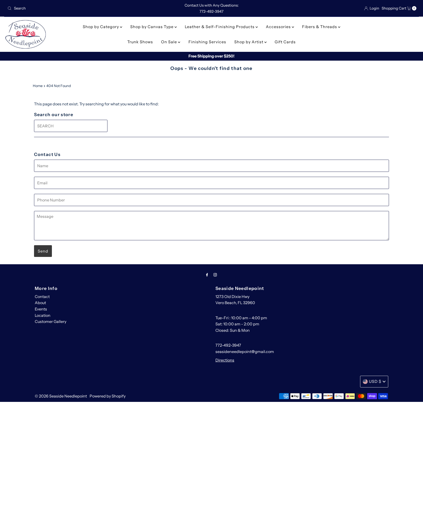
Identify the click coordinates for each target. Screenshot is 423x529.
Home (38, 86)
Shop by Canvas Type (152, 26)
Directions (224, 360)
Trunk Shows (140, 41)
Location (42, 315)
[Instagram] (215, 275)
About (40, 302)
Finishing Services (207, 41)
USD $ (375, 381)
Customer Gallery (50, 321)
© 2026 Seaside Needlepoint (61, 396)
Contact (42, 296)
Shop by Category (101, 26)
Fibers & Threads (320, 26)
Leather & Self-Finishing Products (220, 26)
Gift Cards (285, 41)
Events (41, 309)
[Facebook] (207, 275)
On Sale (169, 41)
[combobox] (72, 8)
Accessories (279, 26)
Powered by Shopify (108, 396)
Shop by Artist (249, 41)
